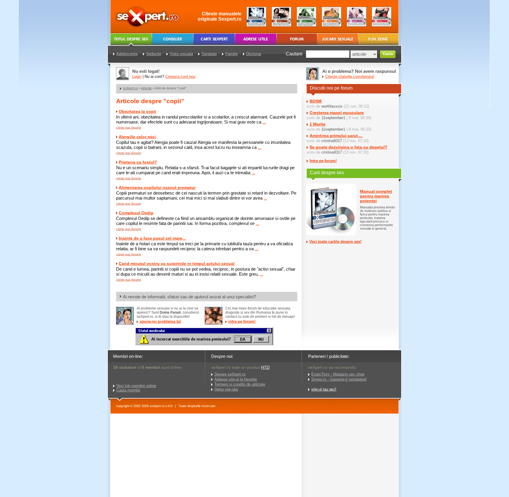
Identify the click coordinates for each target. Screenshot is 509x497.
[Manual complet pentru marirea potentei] (256, 16)
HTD (265, 367)
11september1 (333, 118)
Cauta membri (128, 390)
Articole (146, 88)
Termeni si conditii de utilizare (239, 384)
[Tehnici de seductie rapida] (281, 16)
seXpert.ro (130, 88)
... (264, 121)
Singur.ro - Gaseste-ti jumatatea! (339, 379)
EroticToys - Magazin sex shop (337, 374)
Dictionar (253, 54)
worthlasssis (332, 106)
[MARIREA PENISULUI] (204, 344)
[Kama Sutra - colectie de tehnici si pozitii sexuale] (331, 16)
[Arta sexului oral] (356, 16)
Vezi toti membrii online (136, 386)
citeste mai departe (128, 127)
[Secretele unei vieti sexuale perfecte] (306, 16)
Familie (231, 54)
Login (136, 76)
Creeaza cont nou (180, 76)
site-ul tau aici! (323, 389)
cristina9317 (331, 141)
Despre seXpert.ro (229, 374)
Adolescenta (127, 54)
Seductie (153, 54)
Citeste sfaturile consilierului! (349, 76)
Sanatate (209, 54)
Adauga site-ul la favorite (235, 379)
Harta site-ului (226, 389)
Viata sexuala (181, 54)
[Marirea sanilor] (381, 16)
